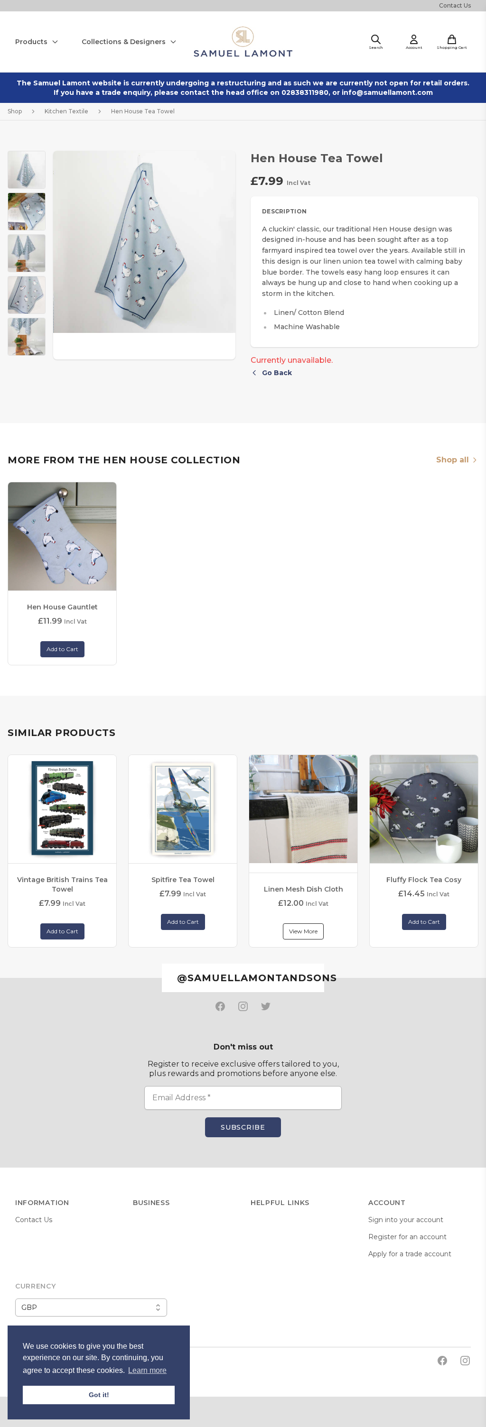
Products (31, 41)
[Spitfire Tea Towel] (183, 809)
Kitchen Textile (66, 111)
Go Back (277, 372)
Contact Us (455, 5)
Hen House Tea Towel (143, 111)
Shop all (452, 459)
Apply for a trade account (409, 1254)
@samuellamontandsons (250, 978)
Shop (15, 111)
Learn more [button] (147, 1370)
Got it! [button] (99, 1395)
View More (303, 931)
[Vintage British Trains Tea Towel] (62, 809)
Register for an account (407, 1237)
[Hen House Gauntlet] (62, 536)
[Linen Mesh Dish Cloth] (303, 809)
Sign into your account (405, 1219)
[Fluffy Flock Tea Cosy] (424, 809)
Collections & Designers (124, 41)
